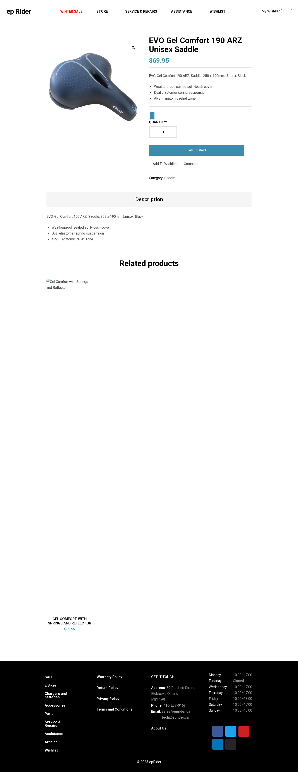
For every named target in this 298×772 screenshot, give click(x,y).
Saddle (169, 178)
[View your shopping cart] (288, 11)
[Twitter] (230, 731)
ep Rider (19, 11)
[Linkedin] (217, 744)
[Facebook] (217, 731)
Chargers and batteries (56, 695)
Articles (51, 742)
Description (149, 199)
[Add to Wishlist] (152, 115)
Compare (191, 164)
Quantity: (158, 122)
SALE (49, 677)
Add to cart (197, 150)
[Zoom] (133, 48)
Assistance (54, 734)
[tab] (149, 199)
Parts (49, 714)
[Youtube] (243, 731)
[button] (52, 685)
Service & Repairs (53, 724)
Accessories (55, 705)
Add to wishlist (165, 164)
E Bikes (51, 685)
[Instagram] (230, 744)
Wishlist (51, 750)
